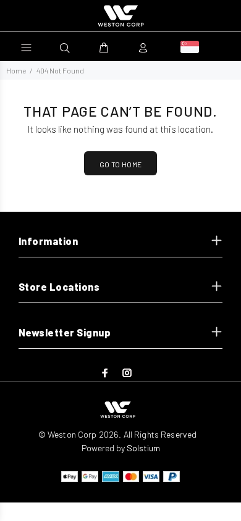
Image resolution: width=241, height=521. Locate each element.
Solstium (143, 448)
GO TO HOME (120, 164)
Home (16, 70)
